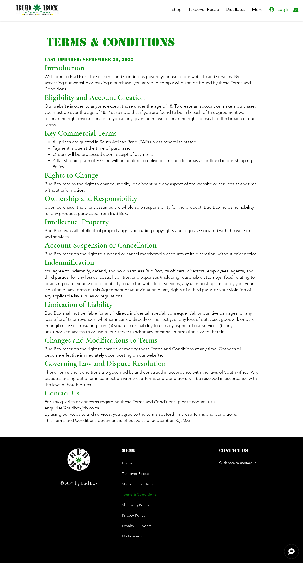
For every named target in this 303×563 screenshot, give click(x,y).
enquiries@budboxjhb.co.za (72, 408)
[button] (296, 9)
